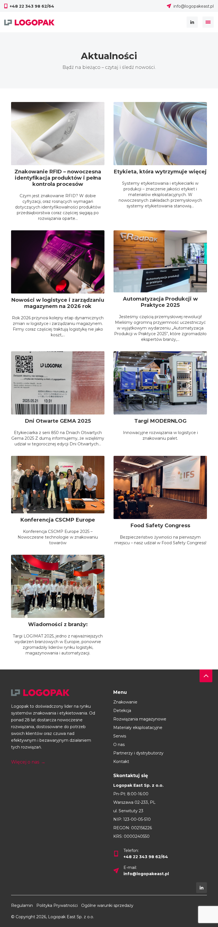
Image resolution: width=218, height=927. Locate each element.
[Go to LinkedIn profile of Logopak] (201, 887)
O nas (119, 744)
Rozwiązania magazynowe (139, 719)
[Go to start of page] (206, 675)
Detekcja (122, 710)
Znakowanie (125, 702)
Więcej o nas (28, 762)
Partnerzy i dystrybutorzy (138, 753)
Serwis (119, 736)
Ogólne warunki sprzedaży (107, 905)
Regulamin (22, 905)
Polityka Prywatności (57, 905)
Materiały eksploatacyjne (137, 727)
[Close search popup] (208, 22)
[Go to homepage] (58, 692)
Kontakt (121, 761)
